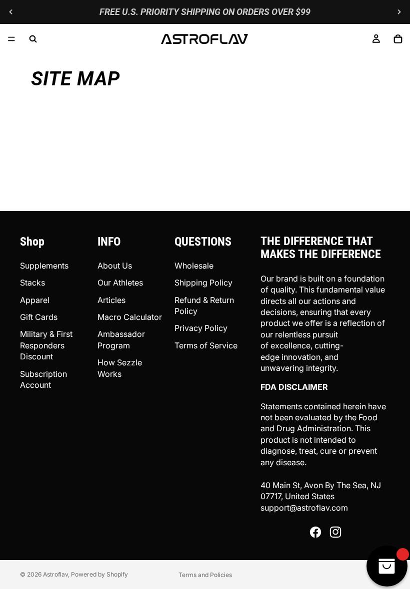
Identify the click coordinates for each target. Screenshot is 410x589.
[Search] (33, 39)
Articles (112, 300)
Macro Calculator (130, 317)
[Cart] (398, 39)
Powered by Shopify (99, 574)
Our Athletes (120, 283)
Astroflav (55, 574)
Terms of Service (206, 345)
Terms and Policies (205, 575)
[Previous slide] (11, 12)
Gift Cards (39, 317)
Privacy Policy (201, 328)
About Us (115, 266)
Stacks (32, 283)
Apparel (35, 300)
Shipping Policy (203, 283)
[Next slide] (399, 12)
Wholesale (194, 266)
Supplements (44, 266)
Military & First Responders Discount (46, 345)
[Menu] (11, 38)
